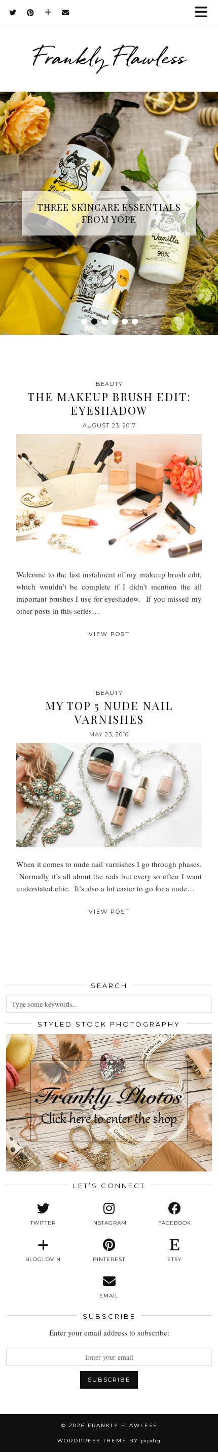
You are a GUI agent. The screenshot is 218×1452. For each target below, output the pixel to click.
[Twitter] (13, 12)
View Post (109, 634)
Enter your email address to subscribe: (109, 1332)
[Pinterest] (30, 12)
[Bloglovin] (48, 12)
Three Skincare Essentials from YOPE (109, 213)
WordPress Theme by (109, 1440)
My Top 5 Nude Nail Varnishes (109, 712)
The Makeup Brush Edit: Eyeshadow (109, 403)
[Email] (65, 12)
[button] (204, 13)
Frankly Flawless (109, 57)
